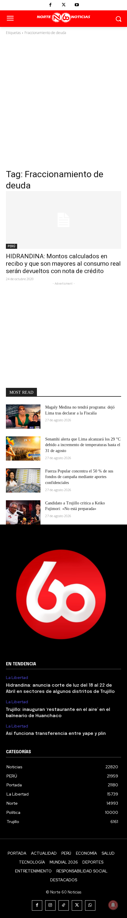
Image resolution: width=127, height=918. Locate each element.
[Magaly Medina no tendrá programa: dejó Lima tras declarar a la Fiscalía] (23, 416)
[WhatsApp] (90, 905)
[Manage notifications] (113, 905)
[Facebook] (50, 5)
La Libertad (17, 677)
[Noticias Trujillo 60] (63, 17)
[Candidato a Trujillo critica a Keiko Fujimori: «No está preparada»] (23, 512)
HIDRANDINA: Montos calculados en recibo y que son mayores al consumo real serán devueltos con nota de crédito (63, 264)
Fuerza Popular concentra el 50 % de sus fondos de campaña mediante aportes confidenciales (79, 477)
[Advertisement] (63, 102)
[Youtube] (77, 5)
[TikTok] (63, 905)
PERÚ (11, 246)
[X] (63, 5)
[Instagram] (50, 905)
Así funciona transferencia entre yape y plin (56, 733)
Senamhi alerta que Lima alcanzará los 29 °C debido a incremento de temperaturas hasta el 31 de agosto (83, 445)
